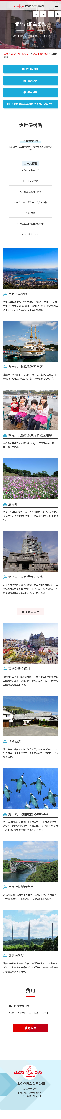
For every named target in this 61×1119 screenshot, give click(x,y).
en (43, 13)
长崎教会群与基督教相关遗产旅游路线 (32, 104)
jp (36, 13)
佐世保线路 (32, 69)
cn (51, 13)
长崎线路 (32, 80)
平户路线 (32, 92)
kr (58, 13)
